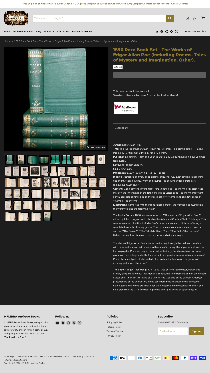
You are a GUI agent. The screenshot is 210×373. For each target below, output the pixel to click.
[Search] (170, 18)
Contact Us (63, 31)
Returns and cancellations (15, 360)
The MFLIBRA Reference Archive (54, 356)
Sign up (197, 331)
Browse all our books (27, 356)
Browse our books (23, 31)
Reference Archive (82, 31)
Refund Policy (114, 326)
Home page (9, 356)
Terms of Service (115, 331)
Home (7, 31)
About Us (49, 31)
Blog (38, 31)
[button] (192, 18)
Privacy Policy (114, 335)
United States (194, 31)
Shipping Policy (115, 322)
